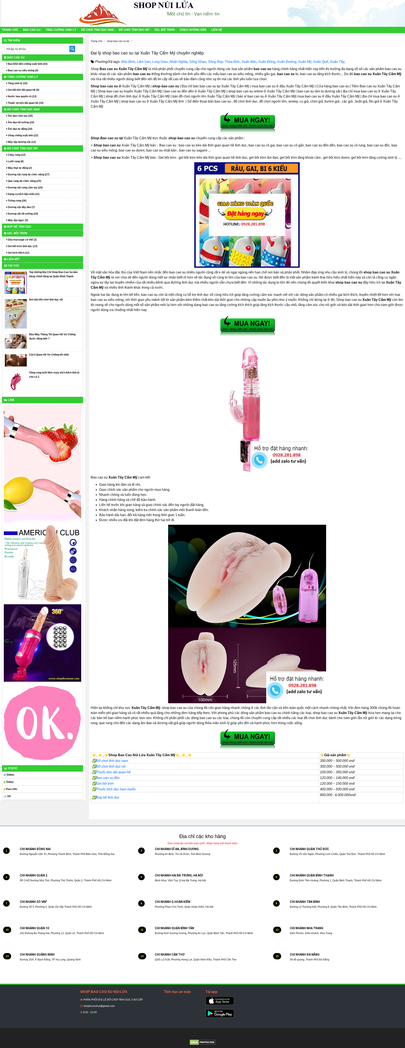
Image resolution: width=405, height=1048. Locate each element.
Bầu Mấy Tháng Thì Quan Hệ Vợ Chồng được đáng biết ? (52, 336)
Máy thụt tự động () (19, 167)
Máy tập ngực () (17, 220)
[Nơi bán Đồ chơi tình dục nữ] (16, 313)
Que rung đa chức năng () (24, 181)
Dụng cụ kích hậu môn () (23, 194)
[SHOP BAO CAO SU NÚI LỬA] (102, 13)
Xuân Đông (266, 62)
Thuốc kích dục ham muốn (116, 789)
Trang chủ (10, 29)
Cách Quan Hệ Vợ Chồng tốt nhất (49, 354)
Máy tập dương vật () (21, 142)
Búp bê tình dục (106, 797)
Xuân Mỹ (304, 62)
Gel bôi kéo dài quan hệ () (23, 89)
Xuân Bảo (249, 62)
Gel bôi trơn (164, 29)
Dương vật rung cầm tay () (25, 187)
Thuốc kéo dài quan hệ (111, 772)
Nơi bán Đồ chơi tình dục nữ (46, 299)
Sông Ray (215, 62)
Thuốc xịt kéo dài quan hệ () (25, 102)
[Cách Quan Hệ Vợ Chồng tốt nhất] (16, 360)
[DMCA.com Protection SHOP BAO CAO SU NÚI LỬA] (202, 1042)
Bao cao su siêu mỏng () (22, 70)
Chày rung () (16, 154)
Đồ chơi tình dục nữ (134, 29)
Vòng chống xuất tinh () (22, 135)
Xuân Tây (337, 62)
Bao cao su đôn (108, 778)
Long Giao (160, 62)
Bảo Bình (128, 62)
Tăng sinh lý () (17, 83)
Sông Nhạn (197, 62)
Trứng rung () (16, 200)
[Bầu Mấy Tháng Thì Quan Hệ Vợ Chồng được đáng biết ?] (16, 341)
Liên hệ (216, 29)
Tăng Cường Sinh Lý (60, 29)
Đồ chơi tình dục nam (97, 29)
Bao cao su (31, 29)
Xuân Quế (320, 62)
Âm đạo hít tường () (20, 122)
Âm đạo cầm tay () (20, 115)
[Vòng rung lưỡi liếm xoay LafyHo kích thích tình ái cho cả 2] (16, 382)
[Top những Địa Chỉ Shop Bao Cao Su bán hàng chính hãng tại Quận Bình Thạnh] (16, 282)
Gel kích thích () (18, 252)
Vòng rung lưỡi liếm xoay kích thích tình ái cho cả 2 (54, 374)
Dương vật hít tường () (22, 213)
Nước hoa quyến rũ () (21, 96)
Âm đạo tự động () (19, 128)
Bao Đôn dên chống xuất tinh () (27, 63)
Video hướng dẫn (193, 29)
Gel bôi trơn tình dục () (22, 246)
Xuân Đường (286, 62)
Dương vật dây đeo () (21, 207)
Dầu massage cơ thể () (22, 239)
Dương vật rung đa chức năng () (28, 174)
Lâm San (143, 62)
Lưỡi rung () (15, 161)
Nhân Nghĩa (178, 62)
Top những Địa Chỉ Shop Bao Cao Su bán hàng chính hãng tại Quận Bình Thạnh (53, 274)
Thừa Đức (232, 62)
